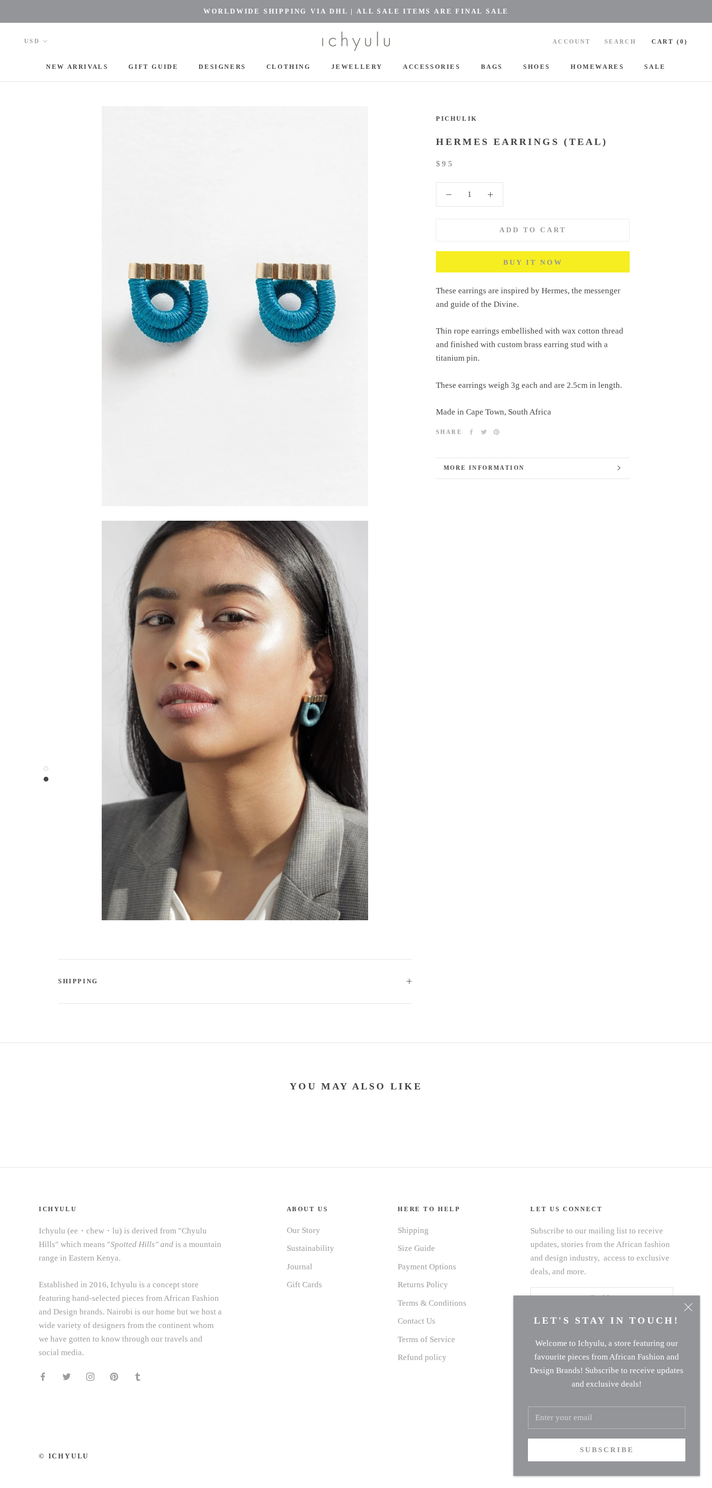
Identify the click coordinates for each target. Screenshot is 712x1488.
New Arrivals (77, 66)
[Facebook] (471, 432)
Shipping (78, 981)
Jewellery (357, 66)
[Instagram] (90, 1376)
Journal (299, 1266)
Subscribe (607, 1450)
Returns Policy (423, 1284)
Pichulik (457, 118)
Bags (492, 66)
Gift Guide (153, 66)
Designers (222, 66)
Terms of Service (426, 1339)
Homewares (597, 66)
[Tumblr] (138, 1376)
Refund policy (422, 1357)
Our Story (303, 1230)
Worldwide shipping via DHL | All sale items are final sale (356, 11)
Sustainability (310, 1248)
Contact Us (416, 1321)
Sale (655, 66)
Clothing (288, 66)
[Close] (688, 1307)
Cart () (669, 41)
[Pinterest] (496, 432)
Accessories (432, 66)
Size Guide (416, 1248)
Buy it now (533, 262)
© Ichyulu (64, 1456)
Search (620, 41)
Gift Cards (304, 1284)
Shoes (536, 66)
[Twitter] (484, 432)
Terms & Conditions (432, 1303)
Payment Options (427, 1266)
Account (572, 41)
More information (484, 467)
